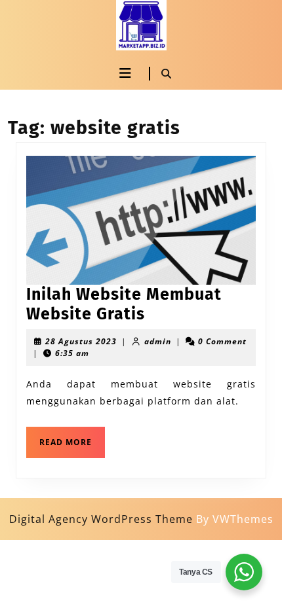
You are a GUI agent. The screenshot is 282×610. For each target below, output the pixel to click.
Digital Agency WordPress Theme (101, 519)
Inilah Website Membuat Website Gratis (124, 304)
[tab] (125, 73)
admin (157, 341)
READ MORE (72, 437)
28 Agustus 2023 (81, 341)
